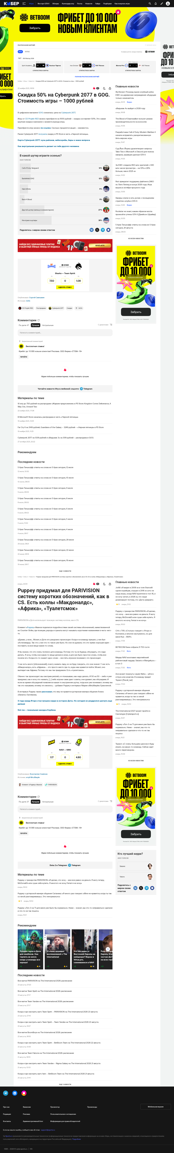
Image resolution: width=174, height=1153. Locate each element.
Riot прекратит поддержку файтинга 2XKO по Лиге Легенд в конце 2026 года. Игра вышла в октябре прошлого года (135, 184)
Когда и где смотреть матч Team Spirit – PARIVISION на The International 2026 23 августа (58, 1011)
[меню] (24, 3)
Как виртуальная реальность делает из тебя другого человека (48, 146)
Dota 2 (25, 577)
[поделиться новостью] (109, 88)
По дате (22, 325)
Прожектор (55, 1107)
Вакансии (27, 1107)
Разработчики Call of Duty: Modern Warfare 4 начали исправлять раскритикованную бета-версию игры (136, 135)
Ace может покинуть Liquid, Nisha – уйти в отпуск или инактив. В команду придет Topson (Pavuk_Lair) (134, 677)
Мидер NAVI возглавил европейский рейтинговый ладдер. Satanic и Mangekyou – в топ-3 (136, 660)
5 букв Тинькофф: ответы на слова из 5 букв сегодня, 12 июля (45, 467)
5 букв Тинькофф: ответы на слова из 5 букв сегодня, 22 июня (46, 550)
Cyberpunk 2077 (68, 112)
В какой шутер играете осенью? (41, 155)
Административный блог (33, 1121)
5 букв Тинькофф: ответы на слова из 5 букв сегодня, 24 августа (135, 226)
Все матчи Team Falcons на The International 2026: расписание (46, 1053)
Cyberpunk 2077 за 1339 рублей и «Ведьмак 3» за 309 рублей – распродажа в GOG (55, 437)
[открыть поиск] (150, 4)
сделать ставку (65, 287)
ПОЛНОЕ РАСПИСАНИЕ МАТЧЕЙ (87, 77)
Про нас (6, 1107)
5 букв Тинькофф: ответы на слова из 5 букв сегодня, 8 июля (45, 498)
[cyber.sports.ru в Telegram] (6, 1094)
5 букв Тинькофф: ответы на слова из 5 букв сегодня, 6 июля (45, 508)
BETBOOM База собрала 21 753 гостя (132, 647)
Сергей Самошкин (36, 297)
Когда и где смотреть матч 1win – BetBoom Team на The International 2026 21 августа (56, 1073)
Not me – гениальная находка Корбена (37, 710)
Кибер (20, 81)
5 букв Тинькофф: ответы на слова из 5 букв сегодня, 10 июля (45, 477)
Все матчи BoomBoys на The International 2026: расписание (45, 1032)
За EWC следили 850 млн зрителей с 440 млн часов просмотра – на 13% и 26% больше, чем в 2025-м (135, 168)
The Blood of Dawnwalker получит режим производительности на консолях (134, 120)
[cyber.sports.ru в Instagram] (24, 1094)
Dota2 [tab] (27, 52)
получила (42, 134)
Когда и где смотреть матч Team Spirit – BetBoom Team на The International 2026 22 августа (59, 1042)
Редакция (7, 1114)
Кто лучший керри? (130, 853)
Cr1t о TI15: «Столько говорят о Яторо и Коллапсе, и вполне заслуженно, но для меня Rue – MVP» (134, 633)
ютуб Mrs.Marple (33, 777)
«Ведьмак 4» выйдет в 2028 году (130, 108)
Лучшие (35, 325)
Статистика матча (40, 70)
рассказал (47, 691)
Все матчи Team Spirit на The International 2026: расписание (45, 991)
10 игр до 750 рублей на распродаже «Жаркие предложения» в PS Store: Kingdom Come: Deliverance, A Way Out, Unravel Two (64, 405)
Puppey (30, 627)
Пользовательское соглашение (63, 1114)
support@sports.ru (48, 1130)
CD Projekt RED (32, 118)
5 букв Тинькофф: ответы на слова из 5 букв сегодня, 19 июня (45, 560)
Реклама (26, 1114)
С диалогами (103, 325)
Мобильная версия (155, 1107)
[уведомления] (156, 4)
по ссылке (46, 128)
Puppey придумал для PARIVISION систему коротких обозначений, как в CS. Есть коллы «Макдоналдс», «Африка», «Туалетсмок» (79, 577)
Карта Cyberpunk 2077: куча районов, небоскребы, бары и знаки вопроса (54, 140)
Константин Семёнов (38, 774)
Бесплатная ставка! (35, 346)
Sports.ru (8, 1136)
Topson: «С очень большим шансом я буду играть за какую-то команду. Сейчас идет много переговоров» (135, 746)
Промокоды (92, 1107)
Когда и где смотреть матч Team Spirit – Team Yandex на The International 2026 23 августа (58, 1022)
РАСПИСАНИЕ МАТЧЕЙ (26, 45)
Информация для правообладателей (65, 1121)
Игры (25, 81)
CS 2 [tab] (20, 52)
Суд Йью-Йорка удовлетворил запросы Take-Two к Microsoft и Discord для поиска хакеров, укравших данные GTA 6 (135, 151)
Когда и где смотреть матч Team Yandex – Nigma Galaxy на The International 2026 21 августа (59, 1063)
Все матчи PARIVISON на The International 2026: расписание (45, 980)
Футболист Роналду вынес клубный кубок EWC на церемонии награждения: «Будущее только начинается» (136, 95)
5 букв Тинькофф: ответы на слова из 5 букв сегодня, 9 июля (45, 488)
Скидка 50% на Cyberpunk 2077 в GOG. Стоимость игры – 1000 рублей (60, 81)
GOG (40, 112)
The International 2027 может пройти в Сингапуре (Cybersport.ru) (133, 712)
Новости (31, 81)
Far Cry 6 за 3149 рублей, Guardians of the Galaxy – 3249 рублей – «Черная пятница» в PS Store (61, 427)
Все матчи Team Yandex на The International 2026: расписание (45, 1001)
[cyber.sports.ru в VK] (15, 1094)
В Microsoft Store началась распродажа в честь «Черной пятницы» (48, 417)
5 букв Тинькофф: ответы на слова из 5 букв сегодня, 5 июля (45, 519)
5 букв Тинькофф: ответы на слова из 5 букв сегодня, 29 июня (46, 539)
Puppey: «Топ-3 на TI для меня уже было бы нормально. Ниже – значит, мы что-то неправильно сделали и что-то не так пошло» (65, 909)
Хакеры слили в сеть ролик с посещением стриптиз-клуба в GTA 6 (135, 199)
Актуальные (47, 325)
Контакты (7, 1121)
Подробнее (76, 1139)
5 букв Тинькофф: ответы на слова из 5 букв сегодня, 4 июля (45, 529)
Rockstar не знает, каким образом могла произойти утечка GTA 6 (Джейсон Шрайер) (136, 213)
